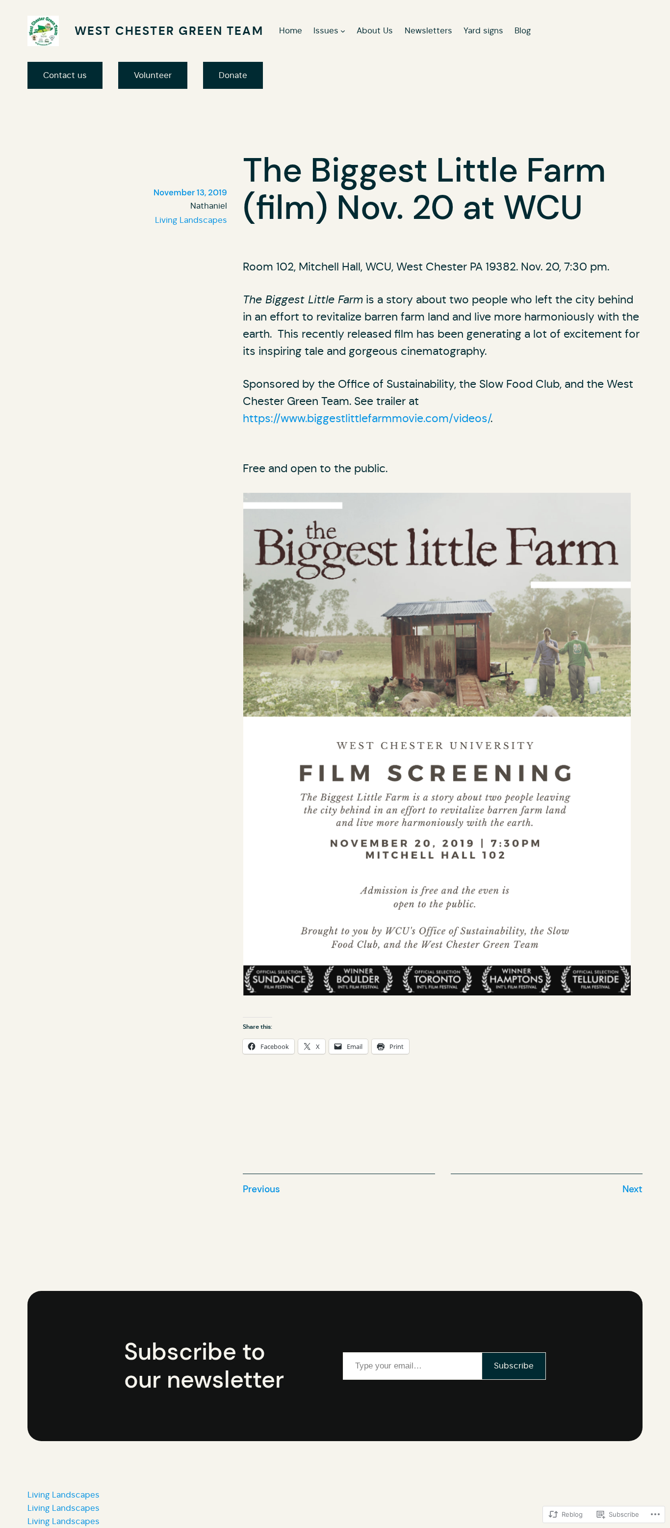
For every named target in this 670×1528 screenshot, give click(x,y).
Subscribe (514, 1366)
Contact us (65, 75)
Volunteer (153, 75)
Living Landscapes (191, 220)
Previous (261, 1189)
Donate (233, 75)
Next (632, 1189)
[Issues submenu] (342, 30)
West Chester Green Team (169, 31)
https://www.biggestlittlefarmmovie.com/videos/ (366, 418)
